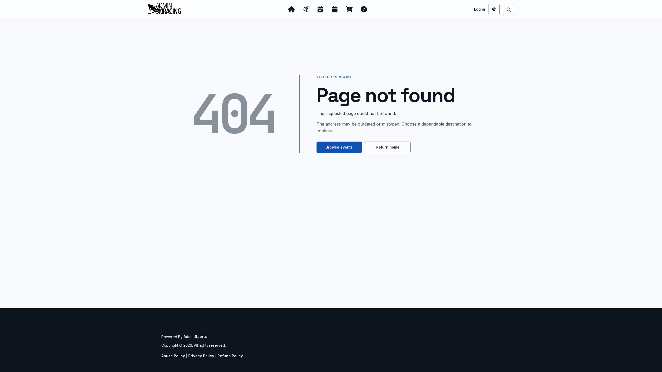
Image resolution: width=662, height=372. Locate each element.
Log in (479, 9)
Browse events (339, 147)
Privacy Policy (201, 356)
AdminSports (195, 336)
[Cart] (349, 9)
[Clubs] (306, 9)
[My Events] (320, 9)
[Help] (364, 9)
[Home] (291, 9)
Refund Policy (230, 356)
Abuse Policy (173, 356)
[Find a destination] (508, 9)
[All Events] (335, 9)
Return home (388, 147)
